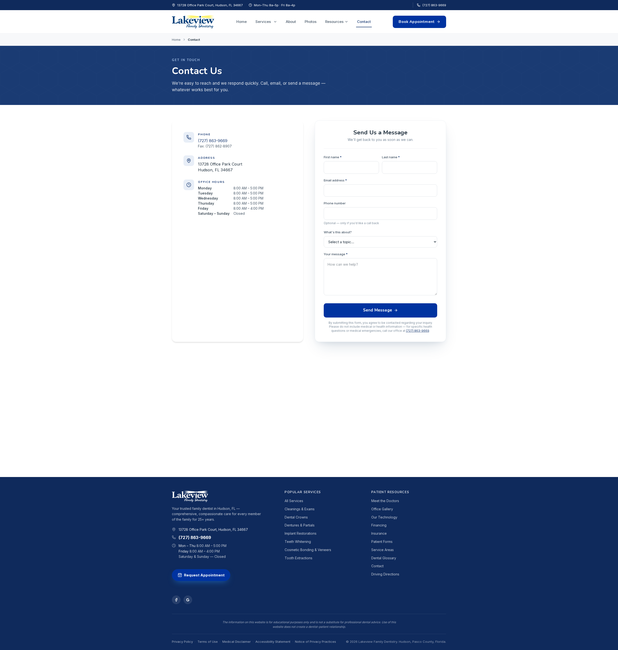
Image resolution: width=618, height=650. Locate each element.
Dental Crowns (296, 517)
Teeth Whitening (298, 541)
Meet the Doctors (385, 501)
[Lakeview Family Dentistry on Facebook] (176, 599)
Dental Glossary (383, 558)
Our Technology (384, 517)
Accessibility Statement (272, 641)
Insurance (379, 533)
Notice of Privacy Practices (315, 641)
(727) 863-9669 (434, 5)
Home (241, 21)
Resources (334, 21)
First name (333, 157)
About (291, 21)
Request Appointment (204, 575)
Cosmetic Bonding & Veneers (308, 550)
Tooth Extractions (298, 558)
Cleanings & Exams (300, 509)
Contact (364, 21)
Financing (378, 525)
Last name (391, 157)
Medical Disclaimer (236, 641)
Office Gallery (382, 509)
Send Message (377, 310)
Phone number (335, 203)
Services (263, 21)
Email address (335, 180)
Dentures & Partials (300, 525)
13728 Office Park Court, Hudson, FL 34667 (213, 529)
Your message (336, 254)
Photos (310, 21)
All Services (294, 501)
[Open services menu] (275, 22)
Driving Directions (385, 574)
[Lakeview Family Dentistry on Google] (187, 599)
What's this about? (338, 232)
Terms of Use (207, 641)
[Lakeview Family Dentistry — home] (193, 21)
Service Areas (382, 550)
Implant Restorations (300, 533)
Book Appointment (417, 21)
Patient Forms (382, 541)
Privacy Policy (182, 641)
